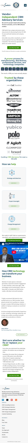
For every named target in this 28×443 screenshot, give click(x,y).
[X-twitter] (7, 400)
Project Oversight (14, 201)
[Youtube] (12, 400)
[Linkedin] (3, 400)
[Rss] (16, 400)
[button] (25, 5)
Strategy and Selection (14, 178)
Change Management (14, 224)
